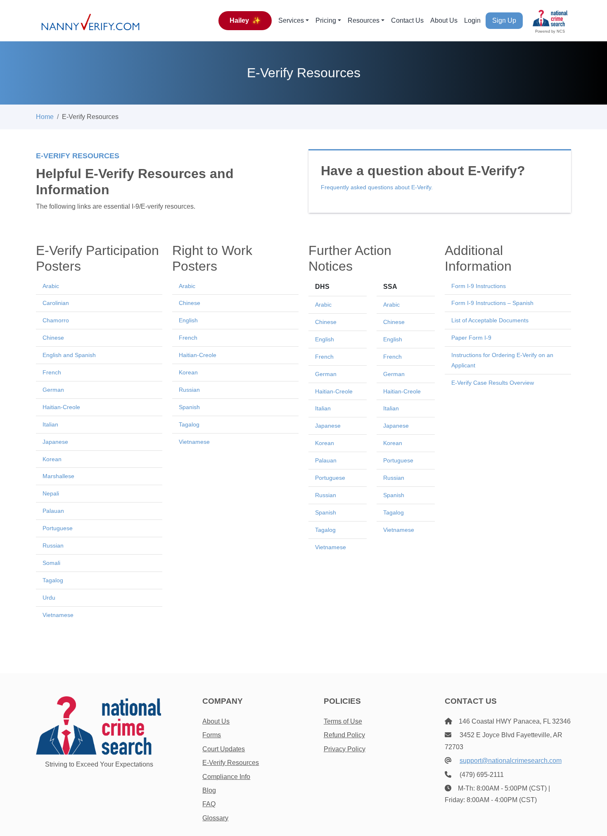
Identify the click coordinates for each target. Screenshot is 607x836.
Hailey (245, 20)
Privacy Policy (344, 749)
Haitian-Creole (61, 407)
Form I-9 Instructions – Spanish (492, 303)
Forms (211, 734)
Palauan (53, 510)
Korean (52, 459)
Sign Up (504, 20)
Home (45, 116)
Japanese (55, 441)
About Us (444, 20)
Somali (51, 563)
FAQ (209, 803)
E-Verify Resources (230, 762)
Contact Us (407, 20)
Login (472, 20)
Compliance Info (226, 776)
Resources (363, 20)
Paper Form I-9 (471, 337)
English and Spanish (69, 355)
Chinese (53, 337)
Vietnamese (58, 615)
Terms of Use (343, 721)
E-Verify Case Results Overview (492, 382)
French (52, 372)
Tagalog (53, 580)
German (53, 389)
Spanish (189, 407)
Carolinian (56, 303)
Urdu (49, 597)
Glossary (215, 818)
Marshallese (58, 476)
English (188, 320)
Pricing (325, 20)
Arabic (51, 286)
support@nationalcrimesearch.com (511, 760)
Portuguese (58, 528)
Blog (209, 790)
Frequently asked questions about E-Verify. (377, 187)
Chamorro (56, 320)
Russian (53, 545)
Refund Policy (344, 734)
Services (291, 20)
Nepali (51, 493)
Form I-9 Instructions (478, 286)
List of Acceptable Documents (490, 320)
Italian (50, 424)
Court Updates (223, 749)
